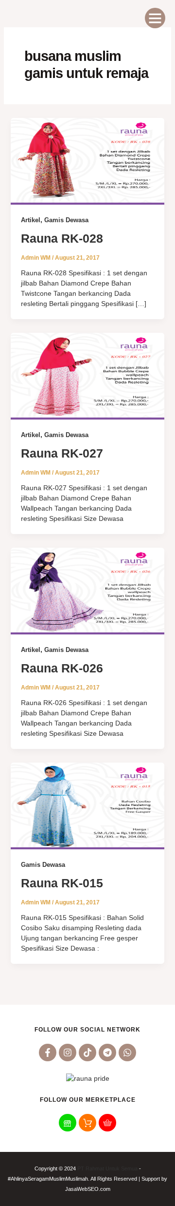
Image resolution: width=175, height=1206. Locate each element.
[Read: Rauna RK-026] (88, 590)
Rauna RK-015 (62, 883)
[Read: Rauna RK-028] (88, 161)
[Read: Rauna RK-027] (88, 376)
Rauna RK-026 (62, 668)
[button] (155, 18)
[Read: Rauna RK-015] (88, 805)
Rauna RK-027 (62, 453)
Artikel (30, 220)
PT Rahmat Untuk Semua (107, 1168)
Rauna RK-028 (62, 238)
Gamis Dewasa (66, 220)
